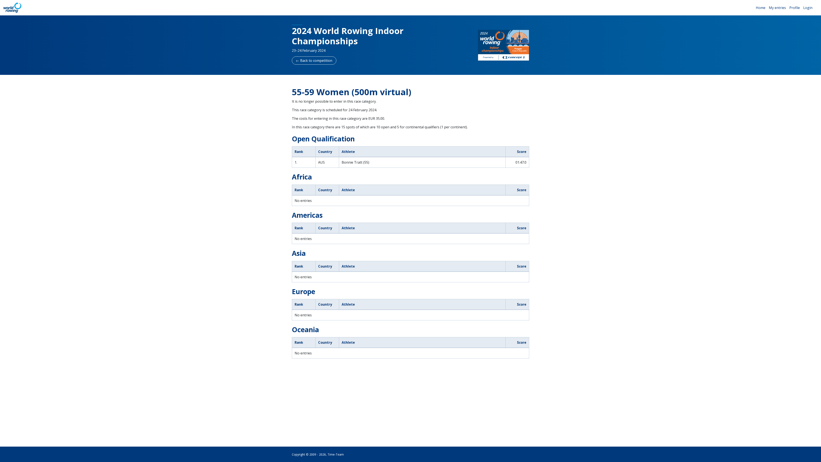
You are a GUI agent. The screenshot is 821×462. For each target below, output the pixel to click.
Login (807, 7)
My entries (777, 7)
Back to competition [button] (315, 60)
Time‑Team (336, 454)
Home (760, 7)
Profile (794, 7)
